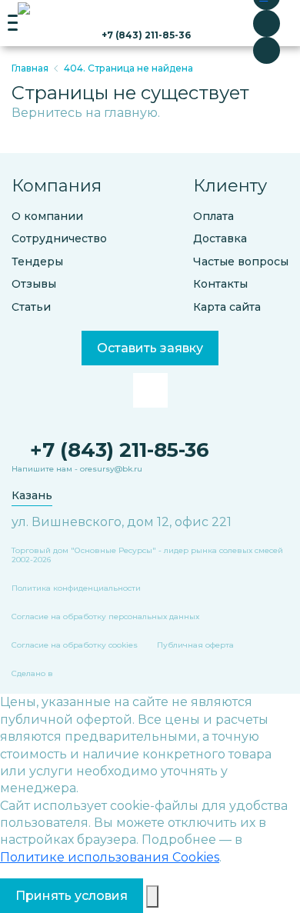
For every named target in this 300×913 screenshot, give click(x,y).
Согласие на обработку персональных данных (105, 616)
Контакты (220, 284)
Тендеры (37, 261)
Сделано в (32, 673)
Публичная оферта (195, 645)
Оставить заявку (150, 348)
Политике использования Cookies (109, 857)
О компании (47, 216)
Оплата (213, 216)
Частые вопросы (240, 261)
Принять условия (71, 895)
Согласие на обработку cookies (75, 645)
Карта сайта (227, 307)
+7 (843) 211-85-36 (146, 35)
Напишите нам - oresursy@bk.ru (77, 469)
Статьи (31, 307)
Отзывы (34, 284)
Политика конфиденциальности (76, 588)
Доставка (220, 238)
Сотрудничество (59, 238)
